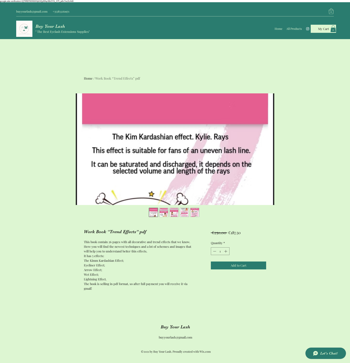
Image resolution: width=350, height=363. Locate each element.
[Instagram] (308, 29)
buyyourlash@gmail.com (31, 11)
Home (88, 78)
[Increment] (226, 251)
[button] (331, 11)
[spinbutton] (220, 251)
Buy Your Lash (50, 26)
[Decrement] (214, 251)
